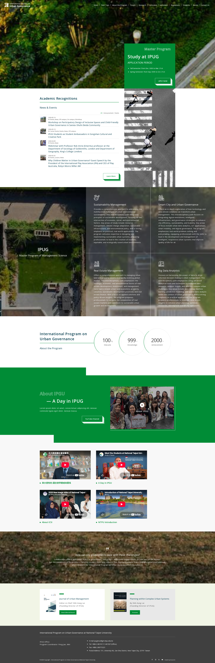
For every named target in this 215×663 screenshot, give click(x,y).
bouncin (172, 660)
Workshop (78, 119)
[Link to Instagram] (155, 659)
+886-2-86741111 (98, 644)
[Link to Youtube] (162, 659)
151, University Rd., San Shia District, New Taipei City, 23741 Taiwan (125, 651)
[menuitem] (96, 5)
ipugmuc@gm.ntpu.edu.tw (103, 641)
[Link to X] (159, 659)
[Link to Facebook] (152, 659)
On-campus (71, 119)
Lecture (57, 158)
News (56, 119)
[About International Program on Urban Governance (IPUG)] (24, 5)
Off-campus (63, 119)
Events (52, 119)
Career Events (54, 131)
